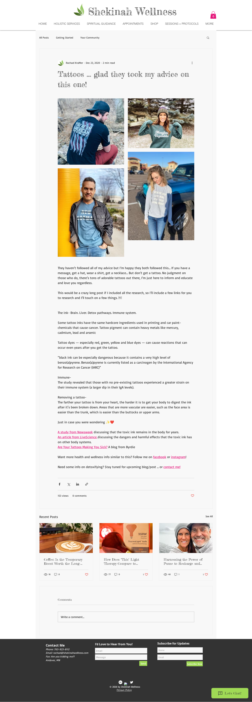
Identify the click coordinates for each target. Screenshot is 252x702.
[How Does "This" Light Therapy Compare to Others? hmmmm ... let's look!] (126, 538)
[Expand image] (91, 131)
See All (209, 516)
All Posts (44, 37)
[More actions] (192, 63)
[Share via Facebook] (59, 484)
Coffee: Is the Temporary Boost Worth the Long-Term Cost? (63, 561)
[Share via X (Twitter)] (68, 484)
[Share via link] (86, 484)
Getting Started (64, 37)
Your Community (89, 37)
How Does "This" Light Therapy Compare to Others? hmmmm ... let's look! (122, 561)
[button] (213, 15)
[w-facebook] (126, 684)
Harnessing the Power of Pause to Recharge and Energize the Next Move (183, 561)
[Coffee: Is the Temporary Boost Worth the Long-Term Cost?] (66, 538)
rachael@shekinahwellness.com (70, 652)
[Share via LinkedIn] (77, 484)
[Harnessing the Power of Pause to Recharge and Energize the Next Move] (186, 538)
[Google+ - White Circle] (120, 682)
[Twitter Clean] (131, 682)
